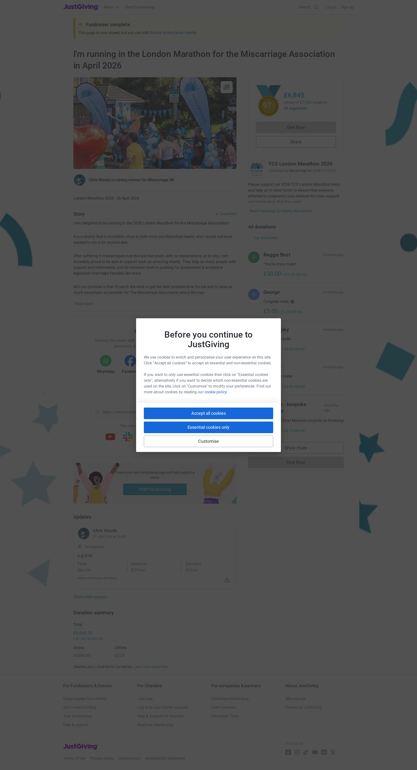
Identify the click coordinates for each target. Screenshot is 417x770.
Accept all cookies (208, 413)
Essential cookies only (208, 427)
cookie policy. (216, 392)
